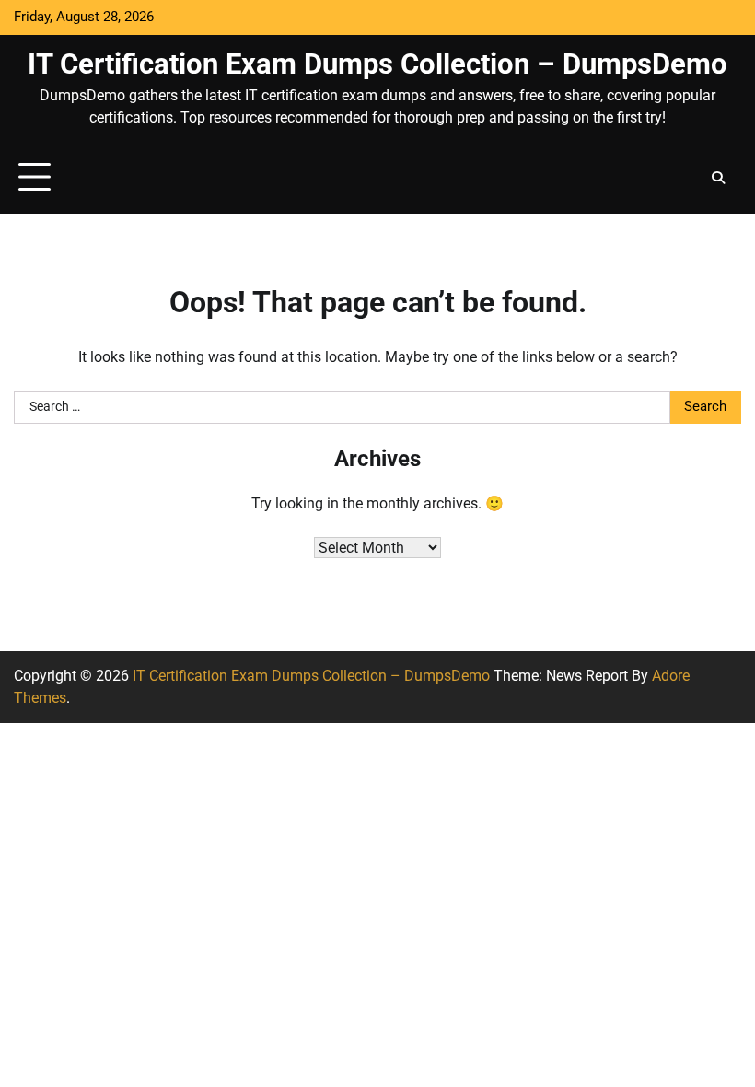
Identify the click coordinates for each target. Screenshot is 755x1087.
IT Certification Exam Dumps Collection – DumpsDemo (377, 64)
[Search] (718, 178)
